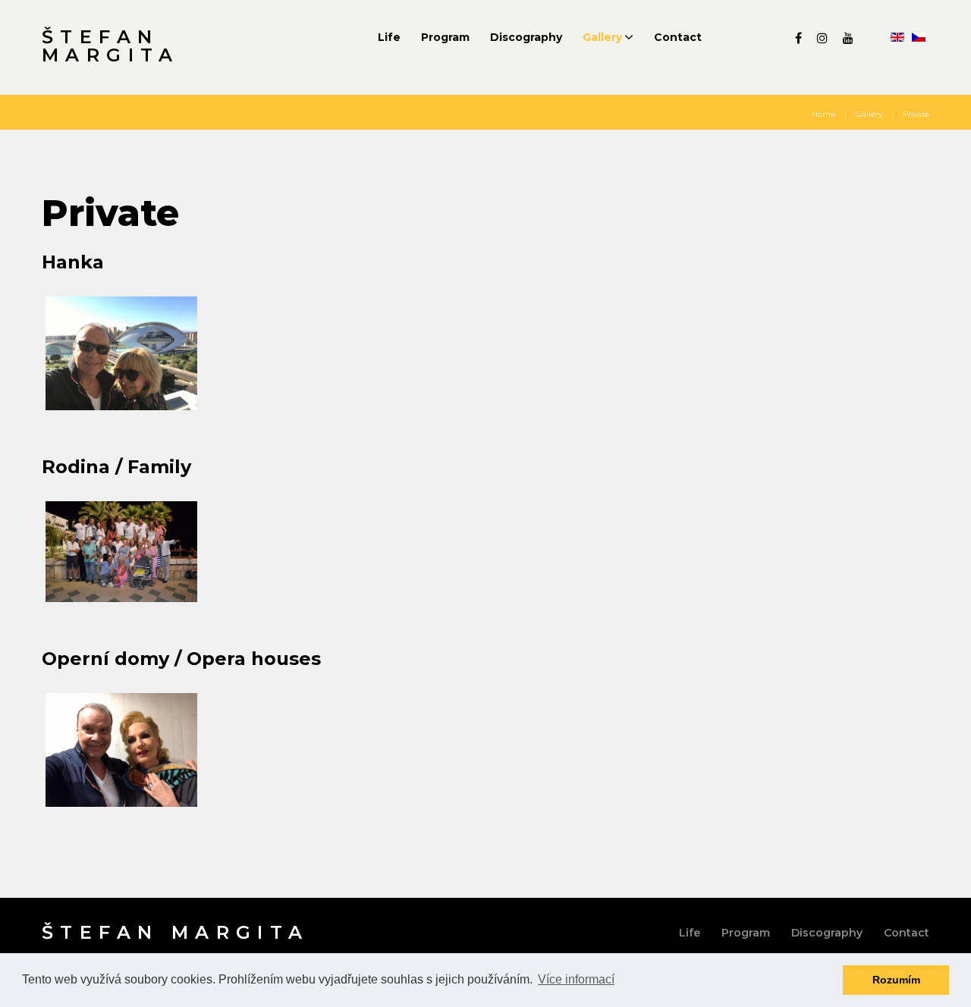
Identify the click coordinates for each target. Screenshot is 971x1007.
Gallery (602, 37)
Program (445, 37)
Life (389, 37)
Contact (678, 37)
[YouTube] (848, 38)
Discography (526, 37)
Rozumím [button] (896, 980)
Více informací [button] (576, 979)
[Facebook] (798, 38)
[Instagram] (822, 38)
